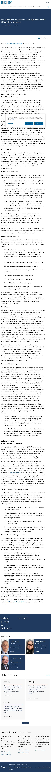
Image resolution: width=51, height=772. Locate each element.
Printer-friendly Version (45, 38)
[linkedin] (4, 767)
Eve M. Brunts (18, 43)
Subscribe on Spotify (6, 754)
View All (48, 675)
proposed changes (15, 472)
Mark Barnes (10, 43)
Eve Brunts (17, 602)
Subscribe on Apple (5, 752)
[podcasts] (6, 767)
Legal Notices (24, 767)
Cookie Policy (24, 764)
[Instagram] (2, 767)
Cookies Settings (10, 123)
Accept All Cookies (39, 123)
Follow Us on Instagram (23, 752)
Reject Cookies (29, 123)
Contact (11, 769)
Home (3, 6)
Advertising (12, 764)
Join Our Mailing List (40, 750)
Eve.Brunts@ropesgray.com (40, 648)
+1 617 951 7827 (18, 646)
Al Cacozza (24, 602)
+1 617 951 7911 (43, 646)
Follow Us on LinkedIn (23, 750)
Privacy (30, 767)
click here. (13, 119)
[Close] (43, 115)
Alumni (18, 764)
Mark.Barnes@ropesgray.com (16, 648)
